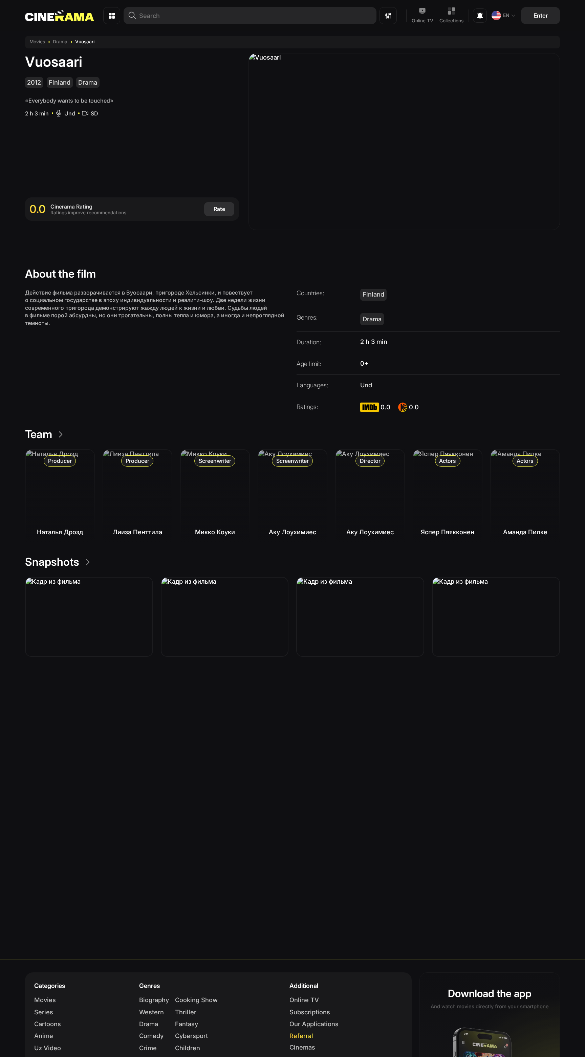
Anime (43, 1035)
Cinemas (302, 1047)
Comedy (151, 1035)
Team (38, 434)
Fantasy (186, 1024)
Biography (154, 1000)
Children (187, 1048)
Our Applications (314, 1024)
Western (151, 1012)
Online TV (422, 20)
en (506, 15)
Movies (37, 41)
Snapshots (52, 561)
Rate (219, 209)
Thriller (185, 1012)
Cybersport (191, 1035)
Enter (541, 15)
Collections (451, 20)
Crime (148, 1048)
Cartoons (47, 1024)
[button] (89, 617)
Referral (301, 1035)
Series (43, 1012)
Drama (60, 41)
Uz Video (47, 1048)
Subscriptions (309, 1012)
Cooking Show (196, 1000)
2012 (34, 82)
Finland (59, 82)
